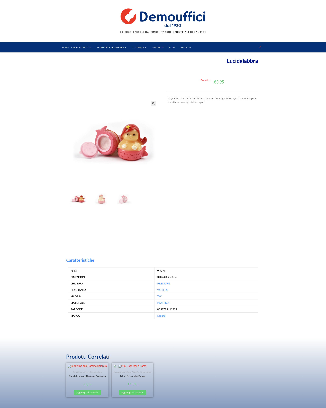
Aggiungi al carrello (87, 392)
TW (159, 296)
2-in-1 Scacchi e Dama (132, 376)
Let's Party (77, 371)
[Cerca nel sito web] (260, 47)
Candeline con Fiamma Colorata (87, 376)
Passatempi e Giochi (122, 371)
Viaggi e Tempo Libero (92, 371)
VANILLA (162, 289)
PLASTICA (163, 302)
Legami (161, 315)
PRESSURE (163, 283)
